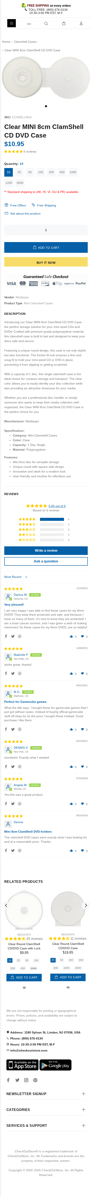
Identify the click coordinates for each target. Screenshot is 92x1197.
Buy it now (46, 262)
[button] (14, 151)
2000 (19, 183)
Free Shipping (46, 205)
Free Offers (18, 205)
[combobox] (39, 23)
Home (6, 41)
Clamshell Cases (25, 41)
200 (51, 172)
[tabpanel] (46, 78)
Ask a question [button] (46, 561)
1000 (73, 172)
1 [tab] (46, 106)
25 (19, 172)
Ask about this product (25, 213)
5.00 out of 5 (57, 506)
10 (8, 172)
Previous (6, 905)
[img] (13, 589)
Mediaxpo (22, 297)
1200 (8, 183)
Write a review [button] (46, 550)
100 (40, 172)
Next (86, 905)
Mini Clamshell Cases (38, 303)
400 (62, 172)
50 (30, 172)
